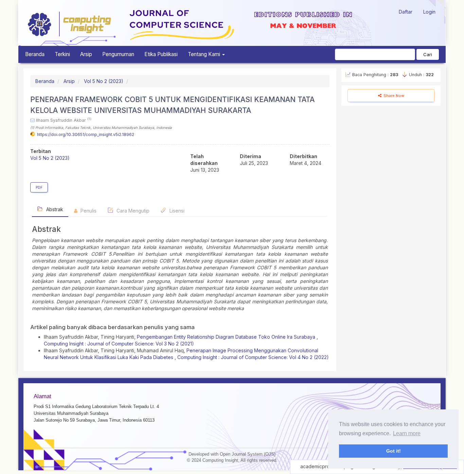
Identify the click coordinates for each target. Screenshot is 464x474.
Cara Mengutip (132, 211)
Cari (427, 54)
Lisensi (176, 211)
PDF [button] (39, 187)
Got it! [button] (393, 451)
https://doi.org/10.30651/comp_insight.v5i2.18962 (85, 134)
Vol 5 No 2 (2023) (103, 81)
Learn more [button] (407, 433)
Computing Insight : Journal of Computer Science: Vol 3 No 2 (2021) (119, 343)
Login (429, 12)
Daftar (405, 12)
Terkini (62, 54)
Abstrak (54, 209)
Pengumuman (118, 54)
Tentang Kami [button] (204, 54)
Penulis (87, 211)
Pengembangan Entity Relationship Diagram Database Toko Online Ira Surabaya (227, 337)
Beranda (34, 54)
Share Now (393, 95)
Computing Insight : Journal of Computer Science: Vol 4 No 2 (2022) (253, 357)
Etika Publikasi (161, 54)
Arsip (86, 54)
